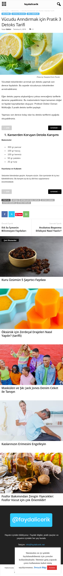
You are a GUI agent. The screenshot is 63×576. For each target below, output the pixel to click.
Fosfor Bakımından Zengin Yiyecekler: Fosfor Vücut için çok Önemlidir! (28, 498)
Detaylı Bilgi (40, 567)
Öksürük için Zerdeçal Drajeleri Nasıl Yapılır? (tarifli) (27, 334)
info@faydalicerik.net (35, 544)
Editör (8, 29)
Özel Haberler (33, 14)
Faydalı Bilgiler (19, 14)
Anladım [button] (52, 568)
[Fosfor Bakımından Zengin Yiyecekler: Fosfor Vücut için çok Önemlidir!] (31, 473)
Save (20, 214)
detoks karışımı (9, 203)
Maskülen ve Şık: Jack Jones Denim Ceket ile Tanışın (30, 390)
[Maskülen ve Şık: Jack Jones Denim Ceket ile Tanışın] (31, 364)
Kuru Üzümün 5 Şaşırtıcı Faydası (24, 280)
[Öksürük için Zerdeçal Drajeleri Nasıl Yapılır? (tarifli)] (31, 309)
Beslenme (15, 11)
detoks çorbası (48, 200)
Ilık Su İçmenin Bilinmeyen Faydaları (14, 229)
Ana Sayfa (5, 11)
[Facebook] (5, 214)
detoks (15, 200)
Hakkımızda (9, 568)
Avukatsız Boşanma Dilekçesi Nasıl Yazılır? (48, 229)
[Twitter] (12, 214)
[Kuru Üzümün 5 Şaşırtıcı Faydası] (31, 256)
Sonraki (54, 128)
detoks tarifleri (23, 203)
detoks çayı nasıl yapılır (29, 200)
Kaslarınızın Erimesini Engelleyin (24, 444)
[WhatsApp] (26, 214)
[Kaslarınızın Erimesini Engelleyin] (31, 420)
